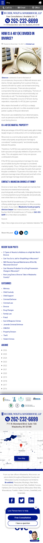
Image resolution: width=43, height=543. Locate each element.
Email (22, 8)
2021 (4, 369)
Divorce (5, 78)
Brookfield (9, 482)
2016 (4, 389)
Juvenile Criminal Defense (13, 325)
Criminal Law (30, 44)
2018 (4, 381)
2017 (4, 385)
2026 (4, 350)
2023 (4, 362)
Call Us (8, 8)
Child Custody (8, 292)
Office (37, 8)
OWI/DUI (6, 328)
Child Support (8, 296)
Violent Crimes (8, 339)
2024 (4, 358)
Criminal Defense (9, 299)
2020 (4, 373)
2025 (4, 354)
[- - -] (2, 2)
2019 (4, 377)
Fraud (5, 317)
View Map (21, 458)
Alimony (6, 289)
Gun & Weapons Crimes (12, 321)
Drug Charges (8, 310)
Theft (5, 335)
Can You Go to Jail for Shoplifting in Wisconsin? (21, 258)
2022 (4, 366)
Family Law (7, 314)
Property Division (9, 332)
